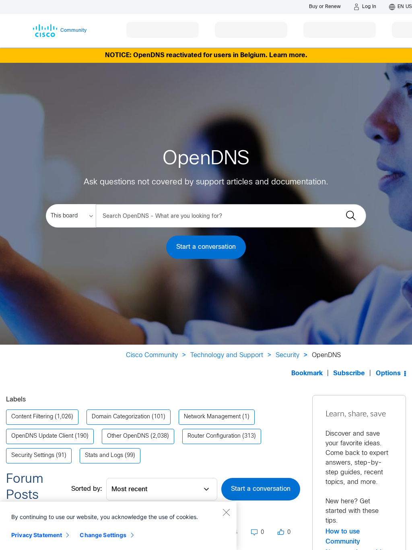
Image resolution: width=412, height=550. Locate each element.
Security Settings (32, 455)
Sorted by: (86, 489)
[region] (118, 526)
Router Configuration (214, 436)
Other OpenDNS (128, 436)
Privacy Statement (36, 534)
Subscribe (349, 373)
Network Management (212, 417)
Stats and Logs (104, 455)
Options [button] (388, 373)
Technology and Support (226, 355)
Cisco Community (152, 355)
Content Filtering (32, 417)
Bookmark (307, 373)
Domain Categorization (121, 417)
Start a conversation (206, 247)
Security (287, 355)
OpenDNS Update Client (42, 436)
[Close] (226, 512)
